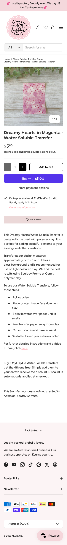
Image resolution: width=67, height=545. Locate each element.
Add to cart (46, 167)
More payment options (33, 188)
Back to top (32, 430)
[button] (46, 27)
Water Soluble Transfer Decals (28, 59)
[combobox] (33, 47)
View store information (22, 207)
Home (7, 59)
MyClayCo (17, 536)
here (24, 348)
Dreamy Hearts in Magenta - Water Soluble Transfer (29, 62)
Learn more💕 (38, 7)
